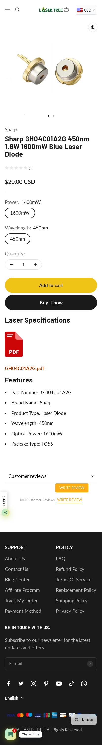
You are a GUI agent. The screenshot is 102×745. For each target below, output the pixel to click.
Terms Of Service (73, 579)
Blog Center (17, 579)
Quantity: (15, 253)
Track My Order (21, 600)
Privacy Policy (70, 611)
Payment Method (23, 611)
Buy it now (51, 302)
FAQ (60, 558)
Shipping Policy (72, 600)
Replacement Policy (76, 590)
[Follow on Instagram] (33, 683)
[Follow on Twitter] (21, 683)
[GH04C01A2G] (51, 344)
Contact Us (16, 569)
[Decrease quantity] (11, 264)
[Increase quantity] (35, 264)
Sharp (11, 129)
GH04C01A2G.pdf (24, 368)
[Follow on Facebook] (8, 683)
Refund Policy (70, 569)
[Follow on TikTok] (71, 683)
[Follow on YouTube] (58, 683)
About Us (15, 558)
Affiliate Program (22, 590)
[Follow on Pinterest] (46, 683)
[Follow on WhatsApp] (84, 683)
